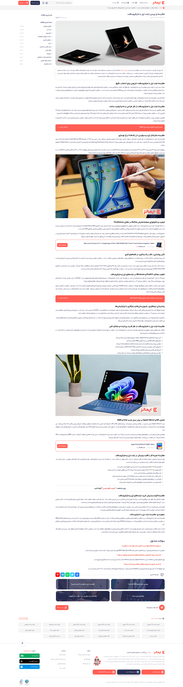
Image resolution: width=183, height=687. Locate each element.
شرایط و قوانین (61, 664)
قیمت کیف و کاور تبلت (103, 630)
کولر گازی (48, 50)
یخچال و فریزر (47, 40)
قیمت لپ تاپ (153, 636)
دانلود (30, 651)
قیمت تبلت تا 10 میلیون (153, 624)
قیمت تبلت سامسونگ (54, 624)
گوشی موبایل (47, 26)
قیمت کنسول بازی (79, 636)
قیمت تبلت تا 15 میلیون (129, 624)
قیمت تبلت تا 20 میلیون (104, 624)
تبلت (49, 43)
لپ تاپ (49, 30)
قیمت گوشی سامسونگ (128, 636)
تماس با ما (63, 668)
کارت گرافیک (47, 64)
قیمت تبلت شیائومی (30, 624)
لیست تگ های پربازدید (54, 636)
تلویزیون (48, 33)
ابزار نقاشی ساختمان (45, 47)
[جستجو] (43, 3)
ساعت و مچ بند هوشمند (44, 36)
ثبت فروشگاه (86, 664)
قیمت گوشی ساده (54, 630)
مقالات (133, 3)
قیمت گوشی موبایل (79, 630)
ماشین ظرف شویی (46, 61)
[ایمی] (97, 661)
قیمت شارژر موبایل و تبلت (153, 630)
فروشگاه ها (87, 659)
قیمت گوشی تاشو (29, 630)
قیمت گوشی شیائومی (103, 636)
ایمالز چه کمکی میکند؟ (84, 655)
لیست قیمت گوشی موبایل (58, 659)
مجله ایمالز (62, 655)
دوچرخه (49, 54)
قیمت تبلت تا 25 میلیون (79, 624)
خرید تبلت (124, 70)
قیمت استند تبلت (128, 630)
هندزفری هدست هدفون (44, 57)
